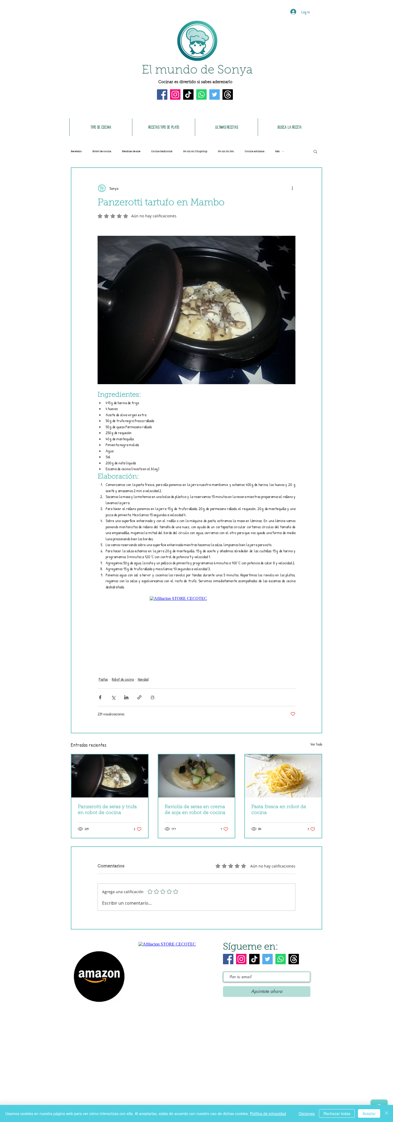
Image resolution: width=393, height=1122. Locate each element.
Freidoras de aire (131, 151)
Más (277, 151)
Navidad (143, 679)
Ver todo (316, 744)
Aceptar (369, 1113)
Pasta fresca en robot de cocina (278, 810)
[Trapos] (227, 94)
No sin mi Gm (226, 151)
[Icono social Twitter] (214, 94)
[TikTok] (188, 94)
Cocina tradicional (161, 151)
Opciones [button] (307, 1113)
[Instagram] (175, 94)
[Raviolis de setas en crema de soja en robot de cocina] (196, 775)
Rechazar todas (336, 1113)
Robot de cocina (102, 151)
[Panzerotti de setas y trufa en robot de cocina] (109, 775)
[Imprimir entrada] (152, 697)
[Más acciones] (292, 188)
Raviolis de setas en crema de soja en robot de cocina (195, 810)
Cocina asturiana (254, 151)
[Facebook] (162, 94)
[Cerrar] (386, 1113)
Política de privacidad (268, 1113)
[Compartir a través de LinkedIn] (126, 697)
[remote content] (196, 630)
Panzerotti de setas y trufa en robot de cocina (107, 810)
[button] (315, 151)
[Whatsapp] (201, 94)
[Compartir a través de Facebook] (100, 697)
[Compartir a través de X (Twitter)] (113, 697)
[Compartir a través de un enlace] (139, 697)
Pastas (103, 679)
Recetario (76, 151)
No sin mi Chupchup (195, 151)
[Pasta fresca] (283, 775)
